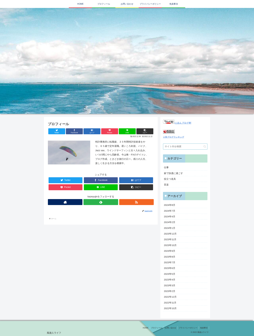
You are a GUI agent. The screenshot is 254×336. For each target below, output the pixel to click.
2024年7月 (169, 210)
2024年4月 (169, 216)
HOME (145, 328)
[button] (204, 146)
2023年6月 (169, 268)
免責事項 (204, 328)
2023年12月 (170, 233)
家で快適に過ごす (173, 173)
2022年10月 (170, 308)
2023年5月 (169, 274)
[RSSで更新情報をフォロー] (136, 202)
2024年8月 (169, 205)
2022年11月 (170, 302)
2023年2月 (169, 291)
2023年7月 (169, 262)
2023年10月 (170, 245)
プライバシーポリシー (188, 328)
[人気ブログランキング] (169, 132)
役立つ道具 (170, 179)
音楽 (166, 184)
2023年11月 (170, 239)
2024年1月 (169, 228)
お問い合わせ (170, 328)
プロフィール (156, 328)
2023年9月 (169, 251)
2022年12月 (170, 297)
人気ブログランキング (173, 137)
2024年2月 (169, 222)
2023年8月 (169, 256)
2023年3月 (169, 285)
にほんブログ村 (183, 123)
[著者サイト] (65, 202)
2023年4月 (169, 279)
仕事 (166, 167)
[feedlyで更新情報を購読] (100, 202)
